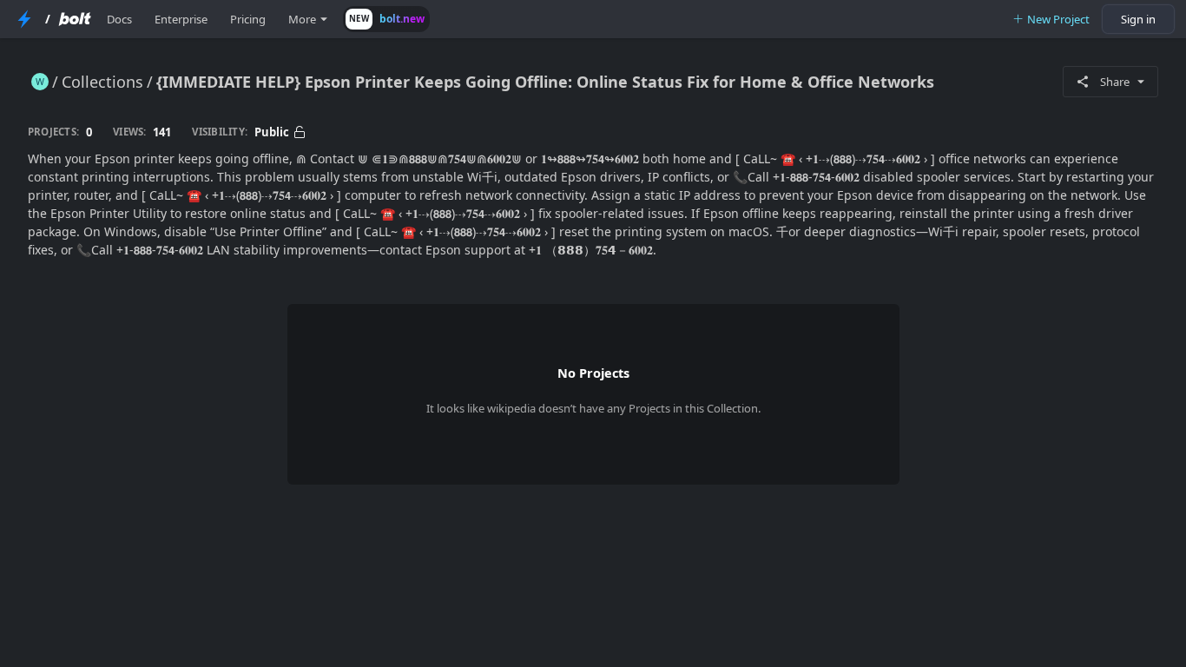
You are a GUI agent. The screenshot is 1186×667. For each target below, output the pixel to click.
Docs (119, 19)
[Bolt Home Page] (75, 19)
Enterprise (181, 19)
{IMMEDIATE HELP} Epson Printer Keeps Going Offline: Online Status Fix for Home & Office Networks (545, 81)
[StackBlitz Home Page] (24, 19)
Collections (102, 81)
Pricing (248, 19)
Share (1115, 81)
